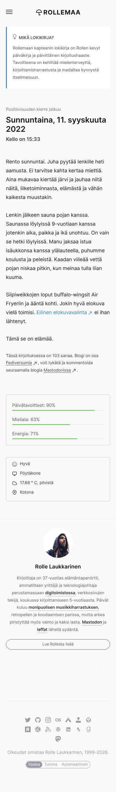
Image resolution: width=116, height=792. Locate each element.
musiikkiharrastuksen (77, 607)
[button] (9, 12)
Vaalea (34, 764)
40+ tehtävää (99, 669)
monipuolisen (42, 607)
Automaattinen (75, 764)
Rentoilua (17, 669)
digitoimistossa (60, 592)
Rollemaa (62, 12)
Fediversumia (19, 362)
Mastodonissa (57, 370)
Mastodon (92, 622)
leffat (42, 629)
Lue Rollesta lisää (57, 644)
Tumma (50, 764)
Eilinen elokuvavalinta (62, 313)
